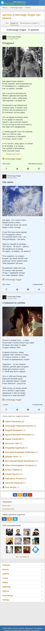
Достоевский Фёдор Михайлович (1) (21, 460)
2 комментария (37, 404)
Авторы (5, 599)
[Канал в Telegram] (15, 519)
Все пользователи (22, 557)
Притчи (5, 591)
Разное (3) (14, 23)
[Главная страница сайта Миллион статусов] (13, 2)
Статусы (6, 565)
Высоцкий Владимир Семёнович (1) (21, 452)
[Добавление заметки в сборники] (27, 168)
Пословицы (7, 595)
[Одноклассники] (20, 495)
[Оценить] (6, 168)
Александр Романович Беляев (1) (20, 425)
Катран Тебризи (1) (13, 469)
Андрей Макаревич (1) (15, 430)
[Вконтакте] (15, 495)
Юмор (5, 582)
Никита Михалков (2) (14, 421)
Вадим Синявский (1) (14, 438)
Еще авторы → (12, 487)
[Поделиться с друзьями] (38, 168)
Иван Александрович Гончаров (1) (21, 465)
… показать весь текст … (13, 154)
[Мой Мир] (25, 495)
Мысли (5, 569)
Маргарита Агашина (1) (15, 478)
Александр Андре (14, 37)
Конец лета (6, 505)
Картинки (6, 586)
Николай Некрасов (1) (15, 482)
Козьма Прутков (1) (13, 474)
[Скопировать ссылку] (30, 495)
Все (7, 23)
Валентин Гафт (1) (13, 443)
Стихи (5, 578)
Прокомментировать (35, 163)
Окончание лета (8, 509)
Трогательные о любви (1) (29, 23)
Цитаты (5, 573)
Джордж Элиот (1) (13, 456)
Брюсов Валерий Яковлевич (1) (19, 434)
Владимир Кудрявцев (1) (16, 447)
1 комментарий (37, 284)
